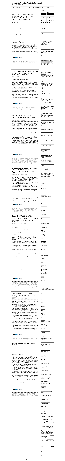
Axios (41, 299)
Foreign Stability (19, 285)
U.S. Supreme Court (43, 406)
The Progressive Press (44, 329)
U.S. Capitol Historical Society (45, 378)
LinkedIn (42, 293)
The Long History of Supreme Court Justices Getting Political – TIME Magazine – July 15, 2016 (47, 54)
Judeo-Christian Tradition (33, 285)
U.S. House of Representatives (45, 403)
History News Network (44, 340)
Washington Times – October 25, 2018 (46, 161)
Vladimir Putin (18, 397)
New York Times (43, 238)
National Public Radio (44, 206)
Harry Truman (49, 425)
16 (41, 20)
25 (45, 22)
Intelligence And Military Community (27, 395)
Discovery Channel (43, 195)
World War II (51, 441)
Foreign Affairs (43, 258)
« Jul (41, 26)
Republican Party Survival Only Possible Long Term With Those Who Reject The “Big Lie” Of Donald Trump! (25, 73)
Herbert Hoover (19, 395)
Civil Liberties (21, 393)
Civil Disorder (28, 108)
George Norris (24, 285)
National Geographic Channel (45, 204)
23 (41, 22)
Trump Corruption (24, 211)
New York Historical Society (45, 366)
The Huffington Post (43, 328)
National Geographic (44, 263)
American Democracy (33, 107)
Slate (41, 318)
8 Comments (23, 346)
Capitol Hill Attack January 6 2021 (21, 108)
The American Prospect (44, 273)
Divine (49, 459)
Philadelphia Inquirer (43, 241)
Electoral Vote (43, 303)
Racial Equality (29, 287)
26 (47, 22)
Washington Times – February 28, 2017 (46, 160)
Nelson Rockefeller (27, 286)
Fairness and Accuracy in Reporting (46, 196)
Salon (41, 317)
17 (43, 20)
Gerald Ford (27, 285)
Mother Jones (43, 262)
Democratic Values (20, 284)
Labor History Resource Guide (45, 362)
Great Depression (14, 395)
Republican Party (20, 162)
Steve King (29, 163)
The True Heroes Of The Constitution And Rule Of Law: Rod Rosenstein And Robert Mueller (24, 117)
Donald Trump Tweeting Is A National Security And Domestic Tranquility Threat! (24, 295)
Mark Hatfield (13, 286)
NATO (19, 396)
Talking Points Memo (44, 214)
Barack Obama (21, 208)
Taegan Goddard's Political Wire (45, 321)
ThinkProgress (43, 332)
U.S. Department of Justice (44, 399)
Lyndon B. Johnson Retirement (29, 209)
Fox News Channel (48, 422)
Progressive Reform (14, 287)
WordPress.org (43, 455)
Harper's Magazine (43, 261)
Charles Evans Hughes (19, 283)
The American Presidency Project (45, 373)
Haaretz (42, 230)
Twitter (29, 339)
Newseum (42, 392)
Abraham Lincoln (21, 282)
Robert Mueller (34, 162)
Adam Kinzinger (24, 107)
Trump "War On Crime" (15, 67)
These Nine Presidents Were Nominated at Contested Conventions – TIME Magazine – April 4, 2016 (47, 66)
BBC (41, 189)
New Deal (15, 210)
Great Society (17, 209)
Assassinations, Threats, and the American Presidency (33, 7)
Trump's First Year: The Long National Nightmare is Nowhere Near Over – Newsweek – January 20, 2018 (47, 73)
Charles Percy (29, 283)
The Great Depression (28, 66)
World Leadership (14, 289)
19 (47, 20)
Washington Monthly (44, 285)
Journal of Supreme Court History (45, 360)
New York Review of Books (44, 266)
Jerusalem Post (43, 231)
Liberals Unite (43, 307)
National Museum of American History (46, 391)
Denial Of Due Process (27, 62)
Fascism (15, 285)
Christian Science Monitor (44, 227)
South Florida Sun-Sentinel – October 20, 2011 (47, 144)
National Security (35, 161)
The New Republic (43, 277)
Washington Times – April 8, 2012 (45, 158)
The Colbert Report (43, 215)
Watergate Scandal (33, 339)
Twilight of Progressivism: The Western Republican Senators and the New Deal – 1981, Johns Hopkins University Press (47, 87)
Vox (41, 218)
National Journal (43, 309)
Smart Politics (43, 320)
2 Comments (23, 76)
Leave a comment (24, 174)
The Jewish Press (43, 246)
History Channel (43, 197)
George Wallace (35, 394)
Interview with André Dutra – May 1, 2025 (47, 129)
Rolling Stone (42, 270)
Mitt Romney (43, 428)
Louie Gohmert (26, 161)
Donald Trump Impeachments (31, 109)
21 (51, 20)
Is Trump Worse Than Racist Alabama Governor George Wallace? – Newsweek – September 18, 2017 (47, 47)
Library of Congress (43, 386)
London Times (43, 234)
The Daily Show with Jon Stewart (45, 217)
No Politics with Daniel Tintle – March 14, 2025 (47, 130)
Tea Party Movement (48, 437)
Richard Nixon (26, 339)
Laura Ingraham (22, 161)
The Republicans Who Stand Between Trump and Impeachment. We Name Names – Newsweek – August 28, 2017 (47, 58)
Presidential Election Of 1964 (21, 210)
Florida (45, 422)
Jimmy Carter (45, 426)
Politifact (42, 313)
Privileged (36, 286)
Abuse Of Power (21, 158)
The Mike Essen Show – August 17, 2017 (46, 155)
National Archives (43, 387)
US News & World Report (44, 283)
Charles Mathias (25, 283)
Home (13, 7)
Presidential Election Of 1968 (30, 210)
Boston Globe (43, 224)
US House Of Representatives (18, 111)
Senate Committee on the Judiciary (46, 395)
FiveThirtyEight (43, 306)
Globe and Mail (43, 228)
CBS (41, 192)
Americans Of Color (27, 282)
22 (53, 20)
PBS (41, 211)
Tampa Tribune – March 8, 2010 (45, 149)
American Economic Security (30, 61)
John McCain (45, 427)
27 (49, 22)
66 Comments (25, 24)
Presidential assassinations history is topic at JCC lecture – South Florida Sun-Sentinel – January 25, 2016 (47, 133)
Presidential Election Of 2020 (45, 432)
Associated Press (43, 188)
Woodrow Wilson (48, 441)
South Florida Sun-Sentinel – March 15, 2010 (47, 140)
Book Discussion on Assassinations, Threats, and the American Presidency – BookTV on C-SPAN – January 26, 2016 (47, 168)
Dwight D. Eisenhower (33, 284)
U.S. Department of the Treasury (45, 402)
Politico (42, 310)
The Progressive (43, 280)
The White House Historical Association (46, 375)
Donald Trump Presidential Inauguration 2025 (26, 64)
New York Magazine (43, 265)
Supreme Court (43, 437)
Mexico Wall (34, 395)
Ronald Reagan (46, 436)
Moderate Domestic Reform (20, 286)
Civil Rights (24, 393)
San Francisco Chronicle (44, 242)
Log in (41, 451)
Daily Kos (42, 302)
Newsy (42, 208)
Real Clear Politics (43, 314)
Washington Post (43, 249)
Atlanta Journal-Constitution (45, 223)
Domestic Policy (31, 393)
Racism (51, 433)
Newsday (42, 239)
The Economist (43, 274)
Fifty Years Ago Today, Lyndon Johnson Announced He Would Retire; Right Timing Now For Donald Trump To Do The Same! (25, 170)
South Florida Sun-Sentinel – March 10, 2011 (47, 139)
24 (43, 22)
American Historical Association (45, 350)
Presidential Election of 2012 (48, 430)
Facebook (42, 290)
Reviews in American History (45, 371)
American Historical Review (44, 351)
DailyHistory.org (43, 355)
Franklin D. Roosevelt (29, 394)
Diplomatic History (43, 356)
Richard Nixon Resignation (17, 211)
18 (45, 20)
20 (49, 20)
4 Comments (25, 223)
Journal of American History (45, 359)
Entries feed (42, 452)
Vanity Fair (42, 284)
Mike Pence (16, 339)
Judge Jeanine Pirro (16, 161)
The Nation (42, 276)
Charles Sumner (34, 283)
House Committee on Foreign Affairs (46, 383)
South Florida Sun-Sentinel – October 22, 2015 (47, 145)
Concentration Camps (21, 62)
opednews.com (43, 210)
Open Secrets (42, 367)
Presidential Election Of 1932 (24, 396)
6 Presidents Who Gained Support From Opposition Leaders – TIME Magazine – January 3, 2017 (47, 39)
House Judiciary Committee (32, 160)
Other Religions (32, 286)
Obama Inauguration (44, 411)
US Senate (23, 111)
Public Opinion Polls (48, 433)
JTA (41, 199)
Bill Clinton (47, 417)
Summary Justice (22, 66)
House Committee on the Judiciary (45, 384)
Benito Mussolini (14, 108)
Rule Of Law (17, 163)
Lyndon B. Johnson (21, 209)
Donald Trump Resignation (28, 159)
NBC (41, 207)
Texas (53, 437)
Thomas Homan (34, 66)
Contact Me (47, 7)
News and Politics (14, 61)
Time (41, 281)
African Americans (48, 416)
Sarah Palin (50, 436)
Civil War (28, 393)
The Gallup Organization (44, 325)
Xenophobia (18, 289)
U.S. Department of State (44, 400)
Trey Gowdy (33, 163)
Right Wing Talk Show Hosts (27, 162)
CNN (41, 193)
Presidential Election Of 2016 (33, 396)
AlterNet (42, 186)
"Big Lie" (20, 107)
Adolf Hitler (28, 107)
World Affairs (20, 67)
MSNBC (42, 203)
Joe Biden (49, 426)
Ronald (21, 24)
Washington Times (43, 250)
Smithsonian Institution (44, 396)
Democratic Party (47, 419)
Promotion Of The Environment (22, 287)
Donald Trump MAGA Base (15, 64)
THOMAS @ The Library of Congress (46, 377)
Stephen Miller (17, 66)
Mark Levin (30, 161)
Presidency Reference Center (45, 370)
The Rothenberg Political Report (45, 331)
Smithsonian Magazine (44, 272)
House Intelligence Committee (24, 160)
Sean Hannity (26, 163)
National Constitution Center (45, 363)
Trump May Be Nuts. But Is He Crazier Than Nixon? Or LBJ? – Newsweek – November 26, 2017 (47, 70)
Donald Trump (23, 63)
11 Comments (23, 120)
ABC (41, 185)
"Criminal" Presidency (22, 61)
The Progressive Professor (27, 3)
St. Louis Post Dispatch (44, 245)
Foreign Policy (24, 394)
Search (52, 446)
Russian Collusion (21, 163)
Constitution (26, 158)
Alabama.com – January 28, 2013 (45, 93)
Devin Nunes (30, 158)
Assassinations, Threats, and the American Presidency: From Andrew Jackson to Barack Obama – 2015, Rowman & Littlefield (47, 84)
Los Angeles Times (43, 235)
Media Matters (43, 200)
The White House (43, 398)
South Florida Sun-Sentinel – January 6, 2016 (47, 137)
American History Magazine (45, 255)
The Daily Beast (43, 324)
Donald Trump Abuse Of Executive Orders (32, 63)
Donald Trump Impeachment (20, 159)
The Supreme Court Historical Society (46, 374)
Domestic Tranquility (18, 63)
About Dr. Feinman (18, 7)
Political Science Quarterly (44, 269)
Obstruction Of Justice (15, 162)
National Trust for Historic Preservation (46, 364)
